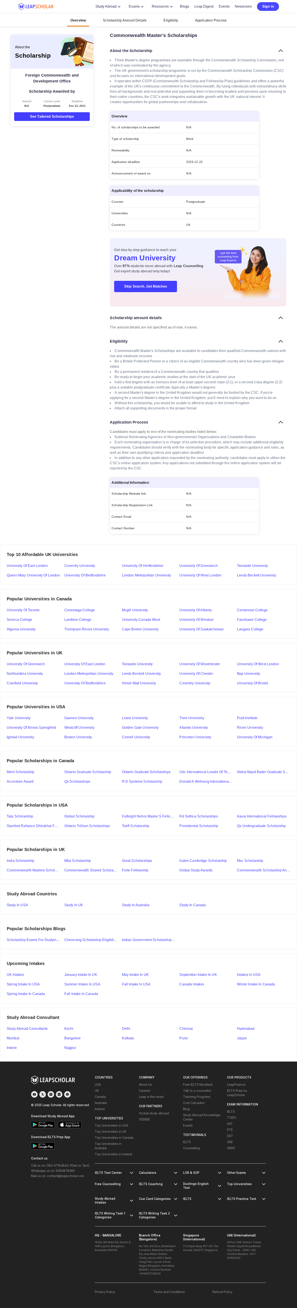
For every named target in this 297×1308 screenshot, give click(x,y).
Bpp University (248, 673)
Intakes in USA (248, 974)
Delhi (126, 1028)
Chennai (186, 1028)
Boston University (78, 737)
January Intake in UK (80, 974)
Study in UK (73, 905)
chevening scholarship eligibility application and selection (91, 940)
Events (224, 6)
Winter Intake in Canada (256, 984)
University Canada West (141, 619)
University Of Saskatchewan (201, 629)
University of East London (27, 566)
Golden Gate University (140, 727)
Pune (183, 1038)
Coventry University (79, 566)
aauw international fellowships (262, 816)
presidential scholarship (198, 826)
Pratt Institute (247, 718)
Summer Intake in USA (82, 984)
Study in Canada (192, 905)
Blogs (184, 6)
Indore (12, 1048)
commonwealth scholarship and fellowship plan (263, 870)
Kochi (68, 1028)
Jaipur (242, 1038)
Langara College (250, 629)
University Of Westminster (199, 664)
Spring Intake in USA (23, 984)
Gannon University (79, 718)
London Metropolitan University (146, 575)
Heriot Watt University (139, 683)
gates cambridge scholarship (203, 861)
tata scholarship (20, 816)
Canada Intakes (191, 984)
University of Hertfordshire (143, 566)
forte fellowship (135, 870)
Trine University (191, 718)
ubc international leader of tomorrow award (206, 772)
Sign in (268, 6)
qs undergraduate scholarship (261, 826)
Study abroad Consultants (27, 1028)
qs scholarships (77, 781)
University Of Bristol (252, 683)
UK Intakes (15, 974)
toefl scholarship (135, 826)
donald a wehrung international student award (206, 781)
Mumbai (13, 1038)
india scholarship (20, 861)
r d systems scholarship (142, 781)
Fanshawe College (252, 619)
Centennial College (252, 610)
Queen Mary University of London (33, 575)
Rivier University (250, 727)
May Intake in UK (135, 974)
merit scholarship (20, 772)
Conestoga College (79, 610)
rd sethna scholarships (198, 816)
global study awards (195, 870)
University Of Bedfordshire (85, 683)
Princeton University (195, 737)
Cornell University (136, 737)
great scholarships (137, 861)
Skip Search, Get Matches (145, 286)
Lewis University (135, 718)
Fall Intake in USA (136, 984)
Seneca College (19, 619)
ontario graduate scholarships (146, 772)
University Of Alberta (195, 610)
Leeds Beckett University (256, 575)
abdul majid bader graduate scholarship (263, 772)
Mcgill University (135, 610)
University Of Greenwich (26, 664)
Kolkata (128, 1038)
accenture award (20, 781)
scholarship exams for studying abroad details (33, 940)
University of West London (200, 575)
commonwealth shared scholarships (91, 870)
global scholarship (79, 816)
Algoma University (21, 629)
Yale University (18, 718)
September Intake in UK (198, 974)
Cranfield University (22, 683)
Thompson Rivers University (86, 629)
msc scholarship (250, 861)
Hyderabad (245, 1028)
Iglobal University (20, 737)
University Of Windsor (196, 619)
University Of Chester (196, 673)
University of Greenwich (198, 566)
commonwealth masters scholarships (33, 870)
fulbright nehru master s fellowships (148, 816)
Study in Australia (136, 905)
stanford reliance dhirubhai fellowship (33, 826)
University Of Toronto (23, 610)
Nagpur (70, 1048)
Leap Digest (204, 6)
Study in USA (17, 905)
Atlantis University (193, 727)
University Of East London (84, 664)
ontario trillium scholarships (87, 826)
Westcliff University (79, 727)
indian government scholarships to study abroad (148, 940)
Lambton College (77, 619)
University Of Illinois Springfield (31, 727)
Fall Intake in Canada (81, 994)
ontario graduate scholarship (87, 772)
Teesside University (252, 566)
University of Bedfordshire (85, 575)
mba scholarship (77, 861)
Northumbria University (25, 673)
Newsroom (243, 6)
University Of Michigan (254, 737)
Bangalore (72, 1038)
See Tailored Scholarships (52, 116)
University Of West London (258, 664)
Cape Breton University (140, 629)
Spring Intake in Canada (26, 994)
